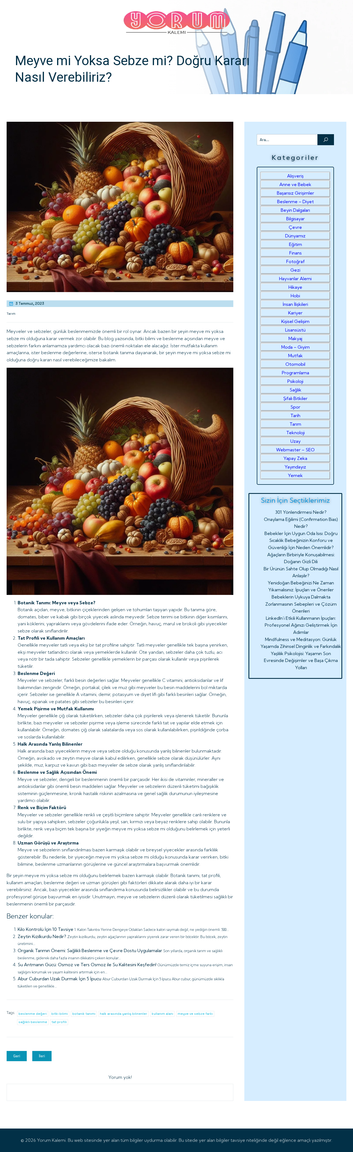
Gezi (295, 270)
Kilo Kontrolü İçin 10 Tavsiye (45, 929)
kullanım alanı (162, 1013)
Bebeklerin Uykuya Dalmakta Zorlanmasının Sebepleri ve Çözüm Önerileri (301, 604)
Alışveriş (295, 176)
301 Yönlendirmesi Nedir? (301, 512)
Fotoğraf (295, 261)
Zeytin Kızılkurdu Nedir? (42, 936)
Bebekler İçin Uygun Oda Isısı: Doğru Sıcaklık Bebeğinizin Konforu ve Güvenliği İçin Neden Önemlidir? (301, 540)
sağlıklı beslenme (32, 1022)
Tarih (295, 415)
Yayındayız (295, 467)
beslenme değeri (32, 1013)
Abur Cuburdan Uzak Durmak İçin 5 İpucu (59, 978)
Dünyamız (295, 236)
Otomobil (295, 364)
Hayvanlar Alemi (295, 278)
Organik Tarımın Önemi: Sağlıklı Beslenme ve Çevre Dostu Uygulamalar (90, 950)
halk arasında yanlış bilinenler (123, 1013)
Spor (295, 407)
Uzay (295, 441)
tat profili (59, 1022)
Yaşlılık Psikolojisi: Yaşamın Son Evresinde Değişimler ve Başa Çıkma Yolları (301, 660)
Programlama (295, 372)
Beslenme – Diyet (295, 201)
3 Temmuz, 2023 (29, 303)
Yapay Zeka (295, 458)
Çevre (295, 227)
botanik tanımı (83, 1013)
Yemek (295, 475)
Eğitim (295, 244)
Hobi (295, 295)
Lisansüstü (295, 330)
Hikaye (295, 287)
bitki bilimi (59, 1013)
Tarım (11, 313)
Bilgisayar (295, 218)
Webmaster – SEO (295, 449)
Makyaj (295, 338)
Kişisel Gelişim (295, 321)
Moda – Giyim (295, 347)
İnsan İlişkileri (295, 304)
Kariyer (295, 313)
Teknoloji (295, 432)
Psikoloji (295, 381)
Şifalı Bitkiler (295, 398)
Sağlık (295, 390)
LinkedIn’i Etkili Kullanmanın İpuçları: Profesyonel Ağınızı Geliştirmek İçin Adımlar (301, 625)
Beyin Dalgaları (295, 210)
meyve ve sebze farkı (195, 1013)
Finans (295, 253)
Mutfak (295, 355)
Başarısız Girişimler (295, 193)
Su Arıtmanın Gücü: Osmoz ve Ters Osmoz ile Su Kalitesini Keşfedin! (87, 964)
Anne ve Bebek (295, 184)
